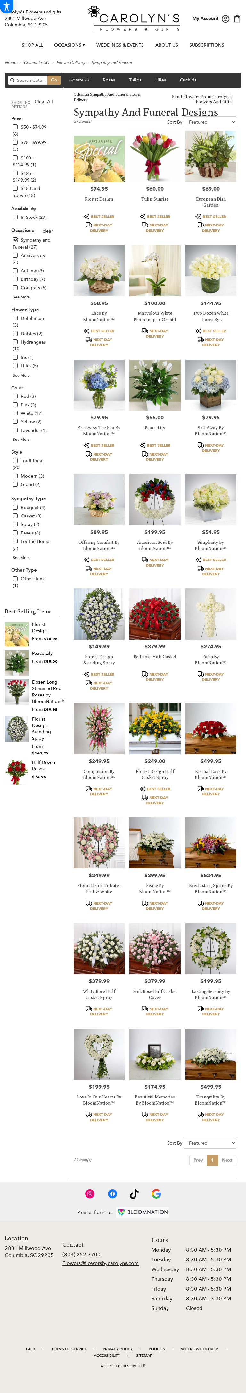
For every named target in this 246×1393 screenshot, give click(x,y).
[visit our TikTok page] (134, 1194)
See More (21, 297)
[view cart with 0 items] (237, 18)
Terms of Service (69, 1349)
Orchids (188, 80)
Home (10, 62)
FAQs (30, 1349)
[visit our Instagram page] (90, 1194)
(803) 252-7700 (81, 1254)
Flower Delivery (70, 62)
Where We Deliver (199, 1349)
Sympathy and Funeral (111, 62)
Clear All (44, 102)
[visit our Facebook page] (112, 1194)
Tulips (135, 80)
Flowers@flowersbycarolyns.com (100, 1263)
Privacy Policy (118, 1349)
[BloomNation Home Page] (142, 1212)
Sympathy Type (28, 498)
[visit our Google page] (156, 1194)
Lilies (160, 80)
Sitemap (144, 1355)
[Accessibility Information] (6, 6)
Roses (109, 80)
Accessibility (107, 1355)
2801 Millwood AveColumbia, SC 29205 (29, 1252)
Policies (157, 1349)
